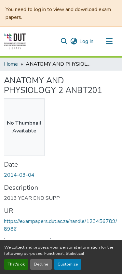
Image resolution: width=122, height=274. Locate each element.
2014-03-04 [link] (19, 175)
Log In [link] (86, 41)
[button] (15, 41)
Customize (68, 264)
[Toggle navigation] (109, 41)
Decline (41, 264)
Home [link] (11, 64)
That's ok (16, 264)
